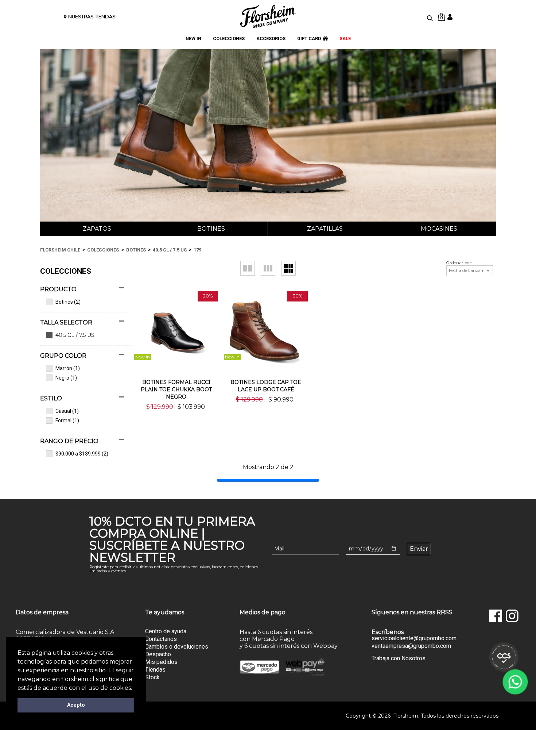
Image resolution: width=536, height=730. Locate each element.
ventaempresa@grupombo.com (411, 646)
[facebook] (495, 616)
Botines (211, 228)
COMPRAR (176, 419)
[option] (147, 369)
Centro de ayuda (165, 631)
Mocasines (439, 228)
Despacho (158, 654)
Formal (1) (67, 420)
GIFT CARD (309, 38)
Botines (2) (68, 302)
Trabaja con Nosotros (399, 658)
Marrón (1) (67, 368)
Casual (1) (67, 411)
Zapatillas (325, 228)
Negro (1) (66, 378)
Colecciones (103, 250)
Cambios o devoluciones (176, 646)
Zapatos (97, 228)
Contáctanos (161, 638)
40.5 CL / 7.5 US (170, 250)
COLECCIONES (229, 38)
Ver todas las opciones (82, 335)
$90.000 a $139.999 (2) (81, 454)
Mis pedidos (161, 661)
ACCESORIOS (271, 38)
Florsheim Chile (60, 250)
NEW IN (193, 38)
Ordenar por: (459, 263)
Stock (152, 677)
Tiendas (155, 669)
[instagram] (512, 616)
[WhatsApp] (515, 682)
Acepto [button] (76, 705)
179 (197, 250)
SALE (345, 38)
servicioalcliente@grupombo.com (414, 638)
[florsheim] (268, 16)
